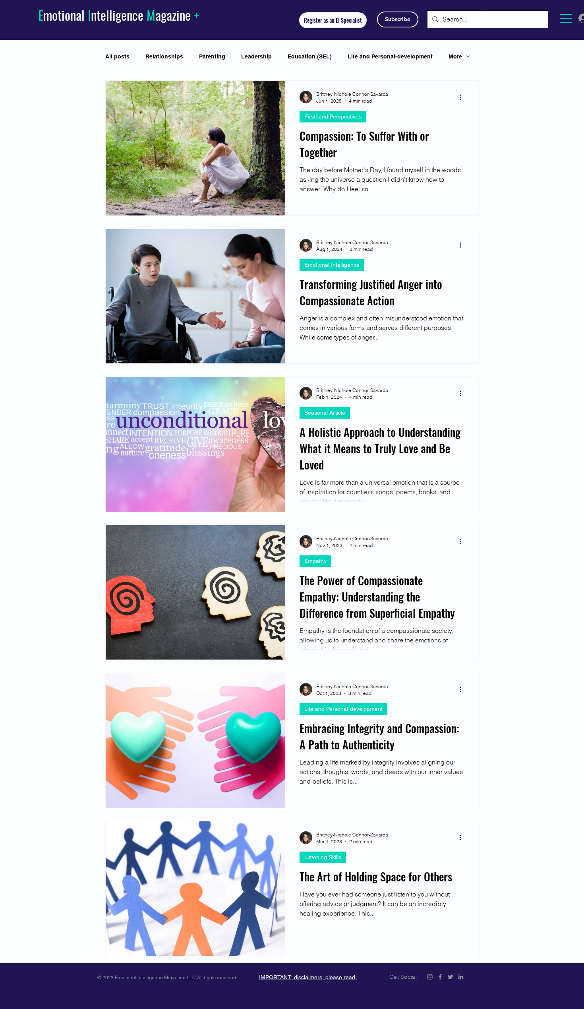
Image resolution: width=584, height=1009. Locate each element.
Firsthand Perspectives (333, 116)
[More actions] (463, 97)
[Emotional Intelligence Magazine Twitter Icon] (450, 976)
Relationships (164, 56)
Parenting (212, 56)
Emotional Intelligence (332, 265)
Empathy (315, 561)
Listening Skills (322, 857)
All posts (117, 56)
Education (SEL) (310, 56)
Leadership (256, 56)
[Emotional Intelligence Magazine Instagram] (429, 976)
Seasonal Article (324, 412)
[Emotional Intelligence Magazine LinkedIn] (460, 976)
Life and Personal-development (390, 56)
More (455, 56)
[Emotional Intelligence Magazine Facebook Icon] (440, 976)
